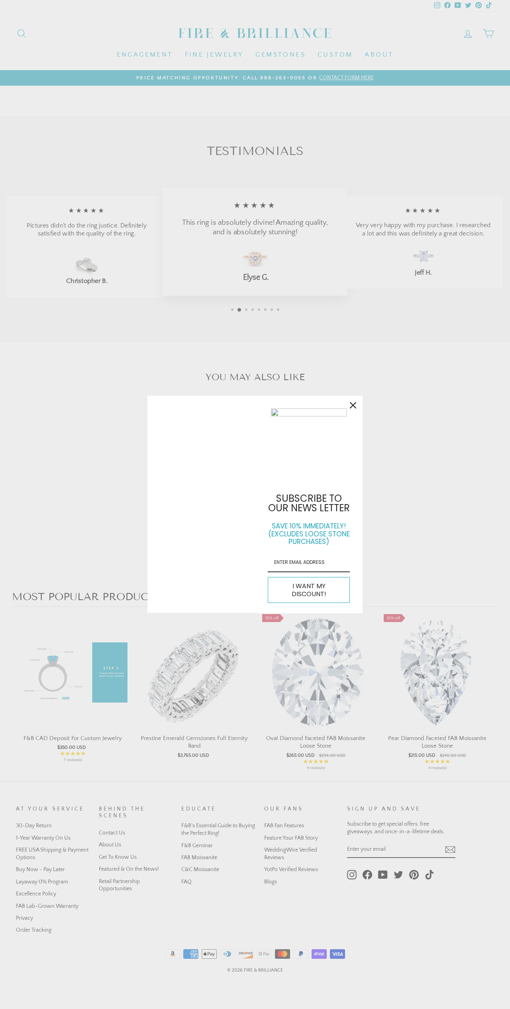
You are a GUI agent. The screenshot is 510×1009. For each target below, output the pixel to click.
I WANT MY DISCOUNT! (309, 589)
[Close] (353, 405)
